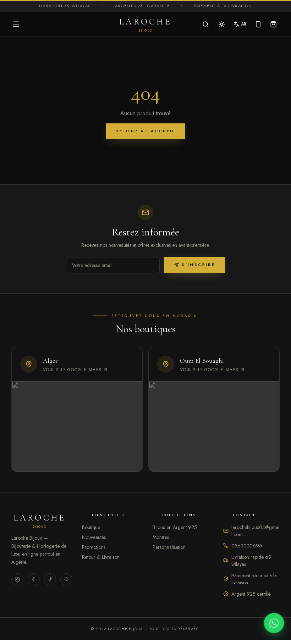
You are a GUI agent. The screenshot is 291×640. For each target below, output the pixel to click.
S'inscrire (198, 264)
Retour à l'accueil (145, 131)
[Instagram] (17, 579)
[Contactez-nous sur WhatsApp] (274, 623)
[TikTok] (50, 579)
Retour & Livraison (101, 557)
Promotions (93, 547)
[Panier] (273, 24)
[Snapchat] (66, 579)
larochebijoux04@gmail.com (255, 531)
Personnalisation (169, 547)
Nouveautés (94, 537)
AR (243, 24)
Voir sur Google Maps (72, 370)
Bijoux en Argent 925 (175, 527)
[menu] (16, 24)
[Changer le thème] (221, 24)
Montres (161, 537)
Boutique (91, 527)
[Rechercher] (206, 24)
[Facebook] (34, 579)
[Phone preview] (258, 24)
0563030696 (246, 545)
